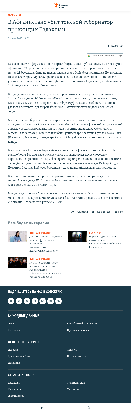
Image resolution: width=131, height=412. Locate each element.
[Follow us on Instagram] (19, 301)
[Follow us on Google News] (50, 301)
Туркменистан (76, 382)
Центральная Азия (40, 233)
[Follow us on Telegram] (35, 301)
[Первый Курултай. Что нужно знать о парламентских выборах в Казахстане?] (77, 236)
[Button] (115, 46)
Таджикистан (16, 396)
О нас (11, 323)
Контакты (14, 330)
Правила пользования (80, 330)
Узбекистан (74, 389)
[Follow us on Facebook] (27, 301)
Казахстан (14, 382)
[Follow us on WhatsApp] (42, 301)
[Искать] (89, 407)
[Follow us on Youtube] (11, 301)
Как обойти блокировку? (82, 323)
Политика (95, 233)
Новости (14, 14)
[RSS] (58, 301)
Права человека (76, 356)
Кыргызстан (15, 389)
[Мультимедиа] (42, 407)
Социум (72, 350)
